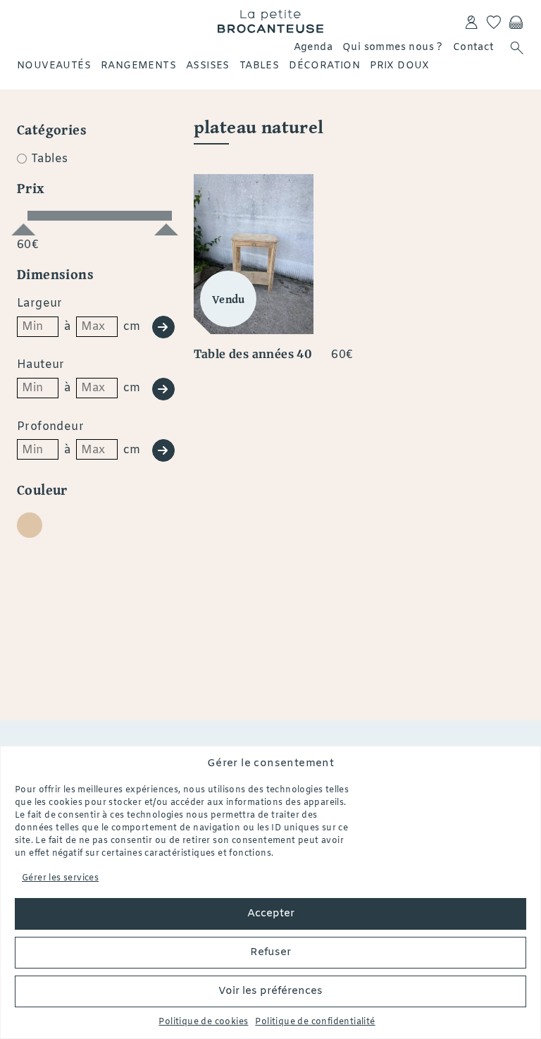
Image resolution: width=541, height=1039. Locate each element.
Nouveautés (54, 66)
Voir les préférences (270, 991)
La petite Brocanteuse (270, 21)
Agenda (313, 47)
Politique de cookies (203, 1022)
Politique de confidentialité (315, 1022)
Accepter (270, 913)
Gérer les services (60, 878)
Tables (259, 66)
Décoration (324, 66)
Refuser (270, 952)
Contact (474, 47)
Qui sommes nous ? (392, 47)
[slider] (23, 223)
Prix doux (400, 66)
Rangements (138, 66)
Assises (208, 66)
